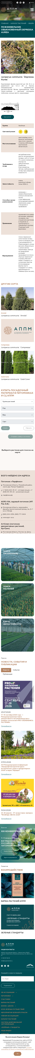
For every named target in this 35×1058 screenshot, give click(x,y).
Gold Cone (5, 377)
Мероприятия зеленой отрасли (14, 1012)
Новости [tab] (6, 670)
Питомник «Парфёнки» (12, 482)
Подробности (6, 726)
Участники (5, 999)
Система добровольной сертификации (11, 1023)
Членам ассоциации (9, 1016)
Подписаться (8, 985)
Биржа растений (8, 1002)
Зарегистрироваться (10, 857)
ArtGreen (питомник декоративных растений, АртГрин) (12, 526)
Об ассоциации (7, 992)
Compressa (5, 345)
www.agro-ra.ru (8, 517)
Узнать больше (8, 851)
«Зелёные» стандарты (10, 1027)
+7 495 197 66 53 (5, 958)
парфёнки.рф (7, 495)
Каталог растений (18, 23)
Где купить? (7, 117)
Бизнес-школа (7, 1006)
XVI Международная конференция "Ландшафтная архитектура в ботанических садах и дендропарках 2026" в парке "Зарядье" (15, 767)
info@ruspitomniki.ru (6, 960)
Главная (4, 23)
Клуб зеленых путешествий (12, 1009)
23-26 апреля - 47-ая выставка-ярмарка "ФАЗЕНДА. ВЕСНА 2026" (17, 814)
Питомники (6, 996)
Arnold (3, 313)
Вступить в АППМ (6, 2)
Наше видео (6, 1030)
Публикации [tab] (7, 674)
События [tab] (16, 670)
